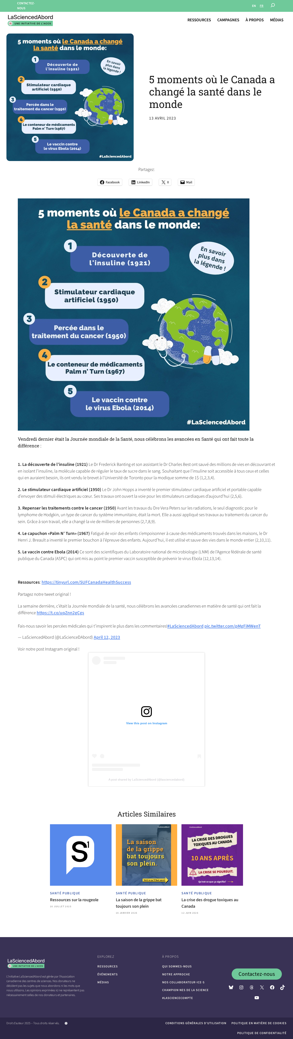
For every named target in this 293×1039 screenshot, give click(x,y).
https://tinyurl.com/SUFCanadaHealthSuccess (86, 582)
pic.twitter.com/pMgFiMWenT (232, 626)
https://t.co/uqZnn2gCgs (60, 613)
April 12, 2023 (107, 637)
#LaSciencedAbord (185, 626)
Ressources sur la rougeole (74, 900)
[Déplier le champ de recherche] (273, 6)
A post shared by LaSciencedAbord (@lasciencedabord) (146, 779)
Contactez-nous (257, 974)
